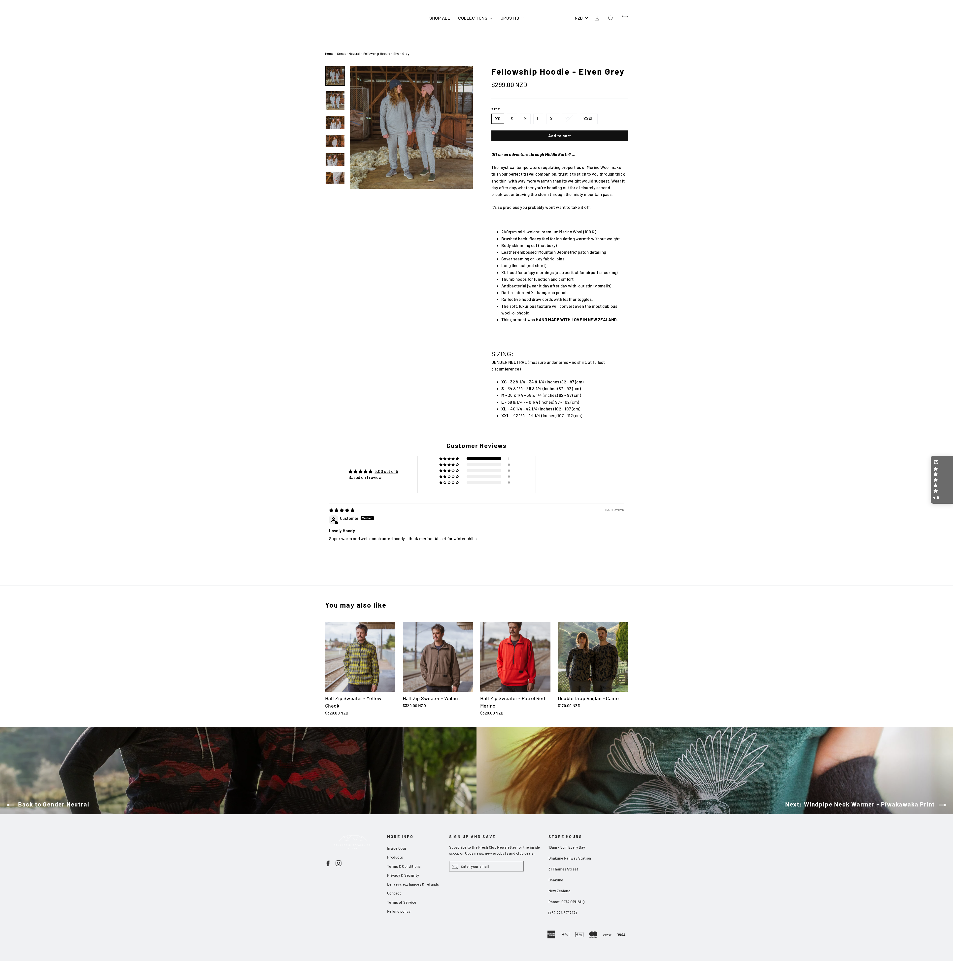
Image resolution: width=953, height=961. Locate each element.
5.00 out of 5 (386, 471)
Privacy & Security (403, 875)
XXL (569, 118)
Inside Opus (397, 848)
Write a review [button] (579, 474)
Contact (394, 893)
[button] (449, 458)
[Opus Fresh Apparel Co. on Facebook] (328, 862)
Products (395, 857)
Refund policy (399, 911)
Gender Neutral (348, 54)
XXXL (588, 118)
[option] (411, 127)
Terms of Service (401, 902)
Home (329, 54)
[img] (342, 510)
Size (495, 109)
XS (498, 118)
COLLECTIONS (473, 18)
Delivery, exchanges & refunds (413, 884)
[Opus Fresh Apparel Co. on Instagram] (338, 862)
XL (552, 118)
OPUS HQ (510, 18)
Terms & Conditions (404, 866)
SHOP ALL (439, 18)
